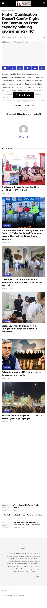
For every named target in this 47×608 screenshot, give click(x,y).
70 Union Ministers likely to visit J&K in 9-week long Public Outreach (28, 524)
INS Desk (11, 37)
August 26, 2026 (7, 193)
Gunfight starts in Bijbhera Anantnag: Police (22, 515)
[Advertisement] (19, 466)
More (37, 576)
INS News (9, 595)
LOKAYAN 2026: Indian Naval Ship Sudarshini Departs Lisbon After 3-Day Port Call (22, 282)
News (9, 10)
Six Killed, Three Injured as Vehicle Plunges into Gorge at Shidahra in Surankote (20, 329)
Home (4, 10)
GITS (22, 595)
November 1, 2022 (9, 518)
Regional (15, 10)
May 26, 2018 (17, 510)
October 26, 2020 (24, 37)
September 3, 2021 (19, 527)
